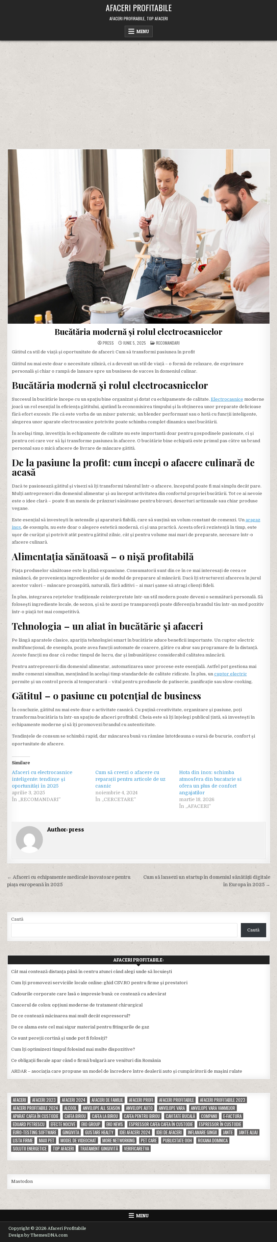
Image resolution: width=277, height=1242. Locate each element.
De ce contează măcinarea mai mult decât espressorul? (70, 1015)
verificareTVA (136, 1148)
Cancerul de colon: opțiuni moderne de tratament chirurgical (77, 1005)
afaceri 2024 (73, 1100)
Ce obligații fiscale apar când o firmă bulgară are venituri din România (86, 1060)
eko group (90, 1124)
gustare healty (99, 1132)
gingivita (70, 1132)
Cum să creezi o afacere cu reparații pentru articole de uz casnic (130, 779)
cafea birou (75, 1116)
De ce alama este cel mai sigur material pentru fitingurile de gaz (80, 1026)
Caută (17, 919)
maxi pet (46, 1140)
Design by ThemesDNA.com (38, 1235)
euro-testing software (34, 1132)
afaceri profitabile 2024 (35, 1108)
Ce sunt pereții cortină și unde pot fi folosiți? (59, 1038)
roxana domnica (213, 1140)
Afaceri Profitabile (139, 7)
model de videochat (78, 1140)
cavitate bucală (180, 1116)
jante (228, 1132)
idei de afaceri (169, 1132)
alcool (70, 1108)
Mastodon (22, 1181)
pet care (149, 1140)
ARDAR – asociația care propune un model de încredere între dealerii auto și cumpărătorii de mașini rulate (126, 1071)
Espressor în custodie (220, 1124)
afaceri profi (141, 1100)
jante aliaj (248, 1132)
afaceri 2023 (44, 1100)
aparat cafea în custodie (35, 1116)
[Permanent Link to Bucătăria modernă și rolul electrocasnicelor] (139, 236)
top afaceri (63, 1148)
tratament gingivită (99, 1148)
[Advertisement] (138, 91)
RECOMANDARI (168, 343)
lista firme (23, 1140)
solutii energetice (30, 1148)
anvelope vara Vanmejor (213, 1108)
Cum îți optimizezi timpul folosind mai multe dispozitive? (73, 1049)
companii (209, 1116)
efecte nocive (63, 1124)
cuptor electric (230, 673)
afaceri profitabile (176, 1100)
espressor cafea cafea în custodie (161, 1124)
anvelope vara (172, 1108)
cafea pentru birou (142, 1116)
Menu (142, 31)
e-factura (232, 1116)
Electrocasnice (227, 399)
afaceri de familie (107, 1100)
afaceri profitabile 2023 (222, 1100)
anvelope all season (101, 1108)
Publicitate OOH (177, 1140)
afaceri (19, 1100)
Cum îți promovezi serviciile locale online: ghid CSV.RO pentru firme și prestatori (99, 982)
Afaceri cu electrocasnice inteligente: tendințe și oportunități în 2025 (42, 779)
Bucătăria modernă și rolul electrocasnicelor (138, 331)
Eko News (114, 1124)
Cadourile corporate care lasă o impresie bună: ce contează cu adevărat (88, 993)
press (108, 343)
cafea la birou (105, 1116)
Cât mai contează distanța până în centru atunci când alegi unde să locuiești (91, 971)
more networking (118, 1140)
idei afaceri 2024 (135, 1132)
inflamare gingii (202, 1132)
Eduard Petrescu (29, 1124)
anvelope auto (139, 1108)
